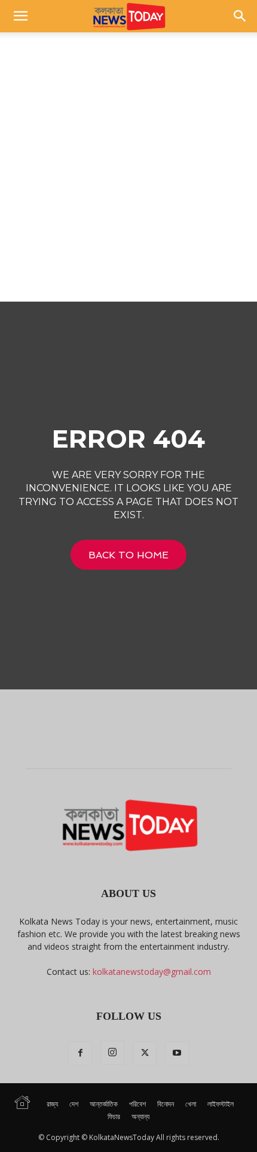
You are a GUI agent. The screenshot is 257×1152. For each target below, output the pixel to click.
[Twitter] (145, 1053)
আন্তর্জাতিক (104, 1104)
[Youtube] (177, 1053)
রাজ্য (52, 1104)
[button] (20, 16)
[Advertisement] (128, 167)
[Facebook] (80, 1053)
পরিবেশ (137, 1104)
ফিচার (114, 1116)
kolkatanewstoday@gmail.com (152, 971)
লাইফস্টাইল (220, 1104)
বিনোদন (165, 1104)
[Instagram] (112, 1053)
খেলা (190, 1104)
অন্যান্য (140, 1116)
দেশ (73, 1104)
